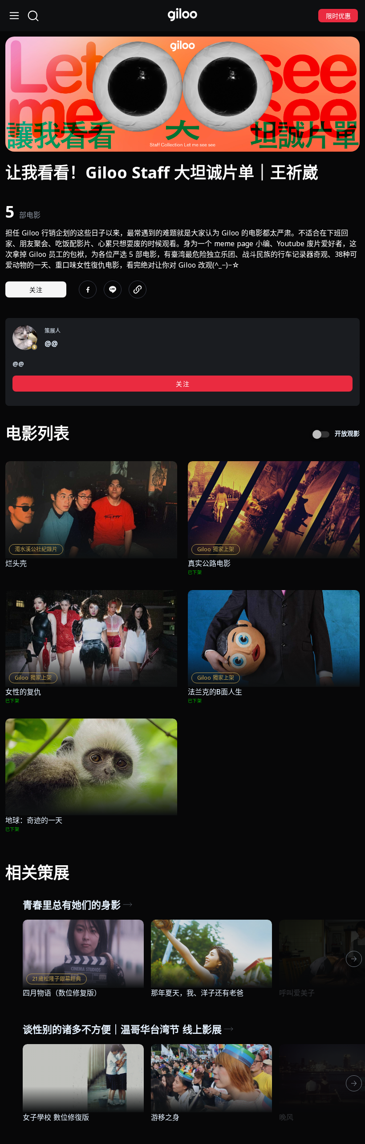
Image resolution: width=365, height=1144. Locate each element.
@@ (51, 343)
